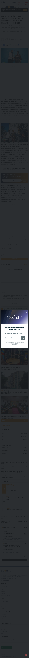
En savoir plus (14, 344)
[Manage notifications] (26, 655)
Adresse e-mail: (12, 338)
